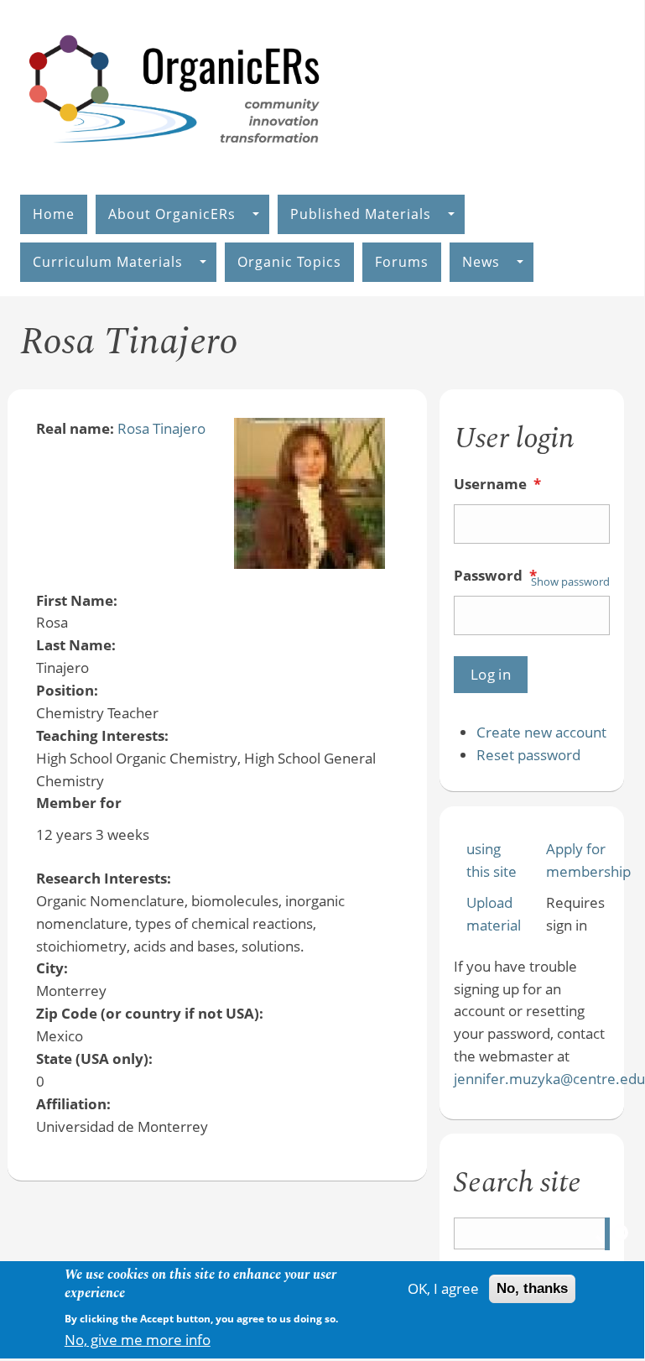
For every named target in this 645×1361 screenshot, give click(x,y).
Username (497, 483)
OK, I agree (443, 1288)
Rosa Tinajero (161, 428)
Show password (570, 581)
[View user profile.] (309, 563)
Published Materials (360, 214)
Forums (402, 262)
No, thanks (532, 1288)
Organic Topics (289, 262)
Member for (79, 802)
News (481, 262)
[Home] (175, 160)
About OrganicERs (172, 214)
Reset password (528, 754)
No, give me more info (138, 1339)
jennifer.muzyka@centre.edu (549, 1078)
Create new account (541, 732)
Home (54, 214)
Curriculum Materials (108, 262)
